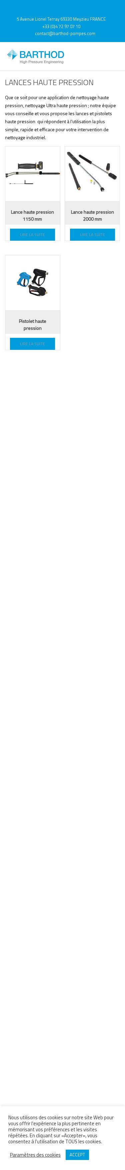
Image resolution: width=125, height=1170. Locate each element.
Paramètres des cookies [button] (35, 1155)
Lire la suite (32, 234)
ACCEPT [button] (77, 1154)
